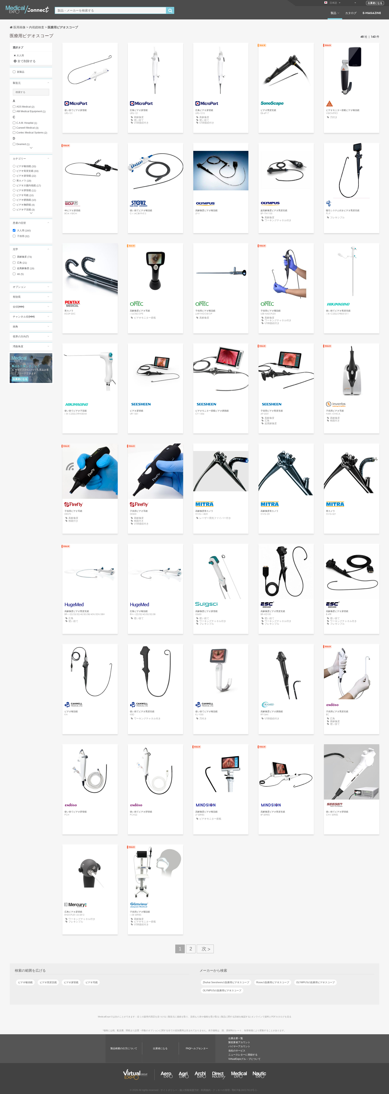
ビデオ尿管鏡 (26, 175)
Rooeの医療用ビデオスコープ (272, 982)
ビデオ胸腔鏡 (25, 204)
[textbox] (110, 10)
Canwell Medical (27, 127)
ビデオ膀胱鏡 (26, 199)
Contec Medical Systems (31, 132)
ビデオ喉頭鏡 (26, 166)
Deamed (23, 144)
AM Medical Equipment (31, 111)
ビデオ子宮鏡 (25, 209)
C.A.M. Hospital (26, 123)
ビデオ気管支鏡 (27, 171)
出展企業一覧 (235, 1038)
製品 (333, 13)
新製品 (20, 71)
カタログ (351, 13)
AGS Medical (25, 106)
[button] (31, 83)
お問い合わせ (286, 49)
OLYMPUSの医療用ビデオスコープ (315, 982)
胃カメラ (23, 180)
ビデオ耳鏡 (25, 195)
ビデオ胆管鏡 (26, 190)
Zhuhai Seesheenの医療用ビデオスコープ (226, 982)
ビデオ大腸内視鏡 (28, 185)
